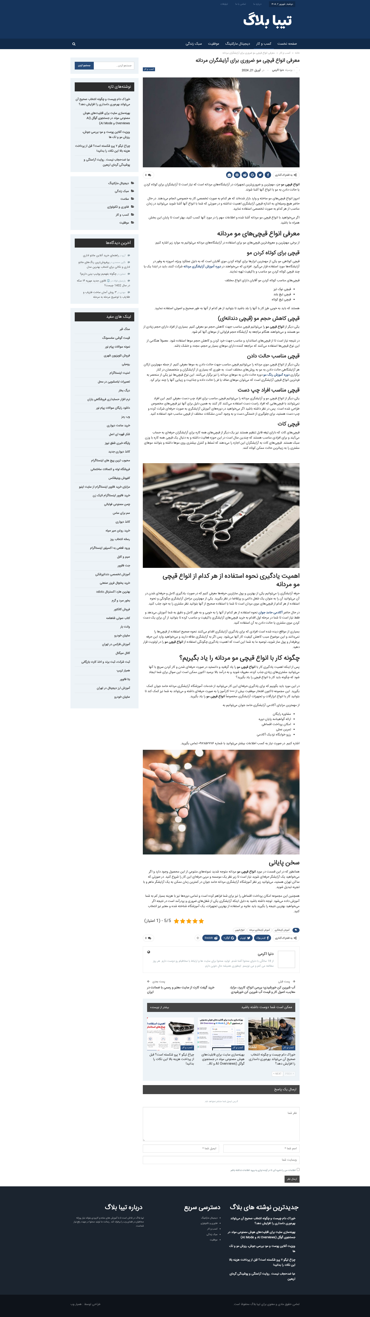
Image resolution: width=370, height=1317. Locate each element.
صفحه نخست (287, 44)
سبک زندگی (194, 44)
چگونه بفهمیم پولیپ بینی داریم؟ (98, 274)
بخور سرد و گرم (121, 600)
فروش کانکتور (122, 609)
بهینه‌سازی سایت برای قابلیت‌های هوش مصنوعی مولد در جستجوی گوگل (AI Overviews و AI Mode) (106, 118)
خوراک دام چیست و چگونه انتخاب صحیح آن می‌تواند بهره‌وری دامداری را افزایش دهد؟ (103, 102)
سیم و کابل (123, 556)
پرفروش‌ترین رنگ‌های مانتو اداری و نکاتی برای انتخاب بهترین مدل (104, 264)
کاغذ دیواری (123, 522)
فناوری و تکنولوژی (118, 207)
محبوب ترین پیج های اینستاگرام (110, 460)
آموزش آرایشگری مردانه (259, 930)
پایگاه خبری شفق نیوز (117, 443)
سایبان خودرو (122, 635)
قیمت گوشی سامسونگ (116, 338)
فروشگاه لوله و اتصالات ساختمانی (110, 469)
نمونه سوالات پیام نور (117, 346)
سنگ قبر (125, 329)
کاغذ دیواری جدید (119, 451)
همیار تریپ (123, 670)
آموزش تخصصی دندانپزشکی (112, 574)
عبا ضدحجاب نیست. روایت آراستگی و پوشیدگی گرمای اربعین (107, 162)
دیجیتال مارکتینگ (237, 44)
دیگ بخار (124, 390)
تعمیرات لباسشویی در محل (114, 381)
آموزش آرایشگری (282, 930)
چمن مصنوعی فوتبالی (117, 504)
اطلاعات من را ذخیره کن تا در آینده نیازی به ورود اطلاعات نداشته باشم (263, 1170)
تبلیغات (224, 4)
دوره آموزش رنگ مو (276, 375)
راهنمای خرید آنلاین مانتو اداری (101, 255)
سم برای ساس (121, 513)
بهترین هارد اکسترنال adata (113, 591)
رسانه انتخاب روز (120, 539)
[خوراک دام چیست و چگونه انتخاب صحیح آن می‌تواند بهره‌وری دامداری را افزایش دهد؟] (271, 1034)
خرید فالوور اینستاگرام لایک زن (111, 495)
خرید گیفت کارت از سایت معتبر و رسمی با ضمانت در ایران (180, 990)
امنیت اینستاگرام (120, 373)
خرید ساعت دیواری (118, 425)
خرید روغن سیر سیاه (118, 530)
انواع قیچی (239, 930)
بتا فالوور (125, 679)
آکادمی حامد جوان (270, 612)
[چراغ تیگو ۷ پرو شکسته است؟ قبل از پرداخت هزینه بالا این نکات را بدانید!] (170, 1034)
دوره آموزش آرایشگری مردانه (202, 266)
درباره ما (257, 4)
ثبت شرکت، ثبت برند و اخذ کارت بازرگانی (105, 662)
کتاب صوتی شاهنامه (118, 618)
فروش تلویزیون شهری (117, 355)
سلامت (125, 199)
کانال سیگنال (123, 653)
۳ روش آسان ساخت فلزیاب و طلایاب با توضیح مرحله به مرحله (106, 294)
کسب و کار (263, 44)
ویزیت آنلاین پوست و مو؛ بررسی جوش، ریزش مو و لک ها (106, 135)
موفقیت (213, 44)
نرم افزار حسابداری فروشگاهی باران (108, 399)
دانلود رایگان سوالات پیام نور (113, 408)
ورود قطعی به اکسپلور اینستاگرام (110, 548)
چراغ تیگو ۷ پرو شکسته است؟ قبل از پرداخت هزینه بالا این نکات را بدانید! (102, 149)
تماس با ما (240, 4)
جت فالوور (124, 565)
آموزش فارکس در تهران (116, 644)
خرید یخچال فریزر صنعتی (115, 583)
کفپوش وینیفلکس (119, 478)
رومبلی (126, 364)
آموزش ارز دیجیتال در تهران (113, 688)
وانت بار (125, 626)
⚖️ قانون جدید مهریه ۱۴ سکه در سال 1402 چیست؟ (103, 283)
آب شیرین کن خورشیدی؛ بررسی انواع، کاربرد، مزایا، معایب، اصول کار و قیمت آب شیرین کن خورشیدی (262, 990)
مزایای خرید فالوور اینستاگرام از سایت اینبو (104, 487)
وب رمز (125, 416)
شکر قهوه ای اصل (119, 434)
